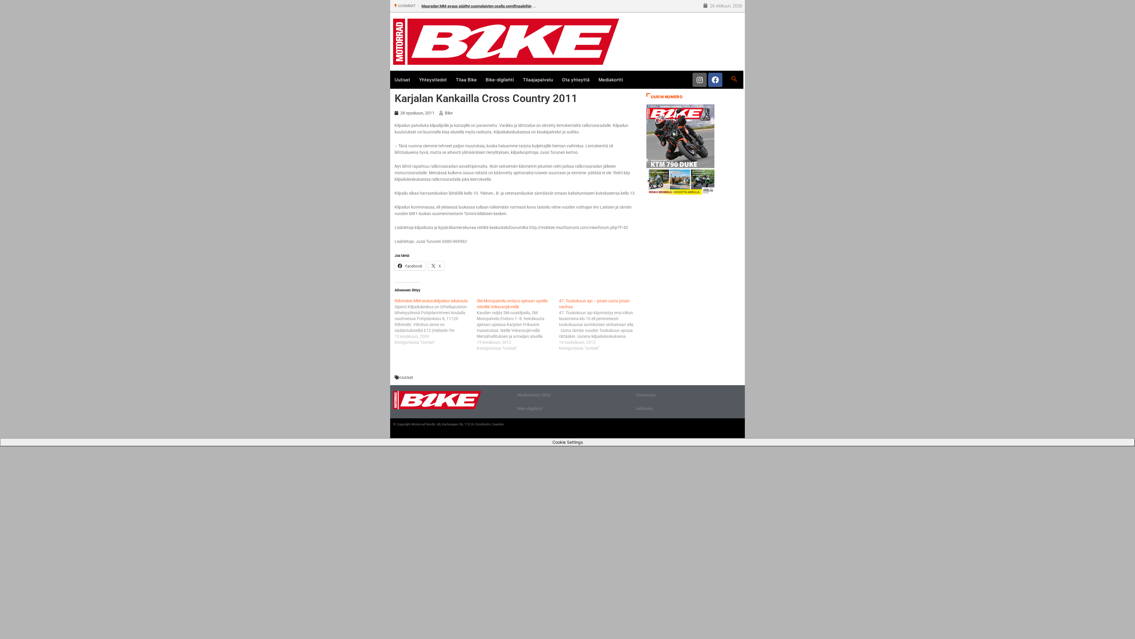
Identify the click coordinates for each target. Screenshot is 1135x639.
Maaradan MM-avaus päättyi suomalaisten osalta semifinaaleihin (476, 6)
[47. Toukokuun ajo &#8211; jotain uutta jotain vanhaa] (600, 324)
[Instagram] (700, 80)
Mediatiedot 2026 (534, 395)
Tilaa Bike (466, 80)
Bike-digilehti (500, 80)
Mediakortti (611, 80)
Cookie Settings (567, 442)
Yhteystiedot (433, 80)
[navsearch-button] (734, 79)
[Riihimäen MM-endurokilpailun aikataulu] (436, 321)
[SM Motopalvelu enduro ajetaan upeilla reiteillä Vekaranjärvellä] (518, 324)
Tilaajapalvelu (538, 80)
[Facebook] (715, 80)
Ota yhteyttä (576, 80)
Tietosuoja (645, 395)
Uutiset (402, 80)
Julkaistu (644, 408)
